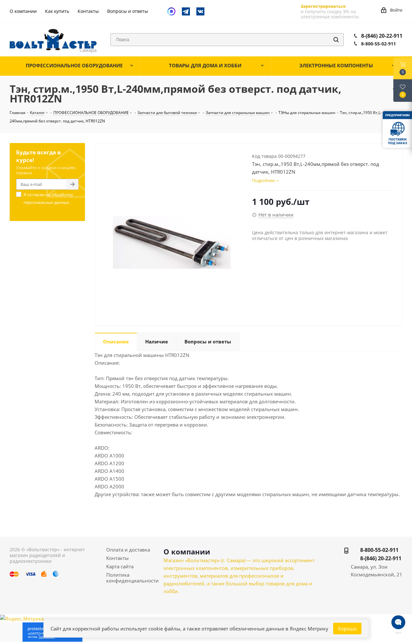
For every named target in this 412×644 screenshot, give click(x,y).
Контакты (117, 558)
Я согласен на (48, 198)
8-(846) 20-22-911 (381, 35)
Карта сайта (120, 566)
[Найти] (336, 39)
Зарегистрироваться (323, 6)
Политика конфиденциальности (132, 578)
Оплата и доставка (128, 549)
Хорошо (347, 628)
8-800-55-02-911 (378, 44)
